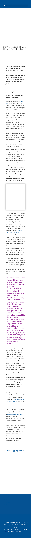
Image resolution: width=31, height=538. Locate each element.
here (13, 84)
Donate (5, 505)
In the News (6, 502)
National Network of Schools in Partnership (14, 233)
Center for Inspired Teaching (15, 414)
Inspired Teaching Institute (11, 497)
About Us (6, 495)
